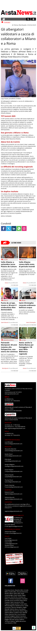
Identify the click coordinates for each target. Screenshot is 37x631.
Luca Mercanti (14, 283)
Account (7, 536)
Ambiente (23, 259)
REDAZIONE (8, 423)
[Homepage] (3, 19)
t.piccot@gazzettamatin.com (13, 482)
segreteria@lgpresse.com (15, 526)
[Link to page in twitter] (8, 228)
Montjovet (5, 368)
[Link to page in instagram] (24, 228)
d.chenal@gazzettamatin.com (13, 456)
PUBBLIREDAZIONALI (8, 340)
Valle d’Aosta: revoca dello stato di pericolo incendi (27, 264)
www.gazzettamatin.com (12, 394)
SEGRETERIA (8, 490)
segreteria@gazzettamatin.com (16, 428)
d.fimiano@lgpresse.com (12, 547)
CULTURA (5, 259)
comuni (23, 300)
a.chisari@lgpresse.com (15, 533)
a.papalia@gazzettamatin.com (13, 476)
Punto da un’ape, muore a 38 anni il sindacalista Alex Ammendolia (9, 306)
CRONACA (5, 300)
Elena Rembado (20, 25)
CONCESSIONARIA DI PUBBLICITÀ (14, 515)
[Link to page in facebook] (3, 228)
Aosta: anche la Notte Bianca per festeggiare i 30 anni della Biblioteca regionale (26, 348)
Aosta (6, 283)
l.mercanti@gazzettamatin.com (13, 444)
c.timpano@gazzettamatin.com (13, 471)
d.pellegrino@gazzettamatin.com (14, 466)
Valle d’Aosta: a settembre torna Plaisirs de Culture (9, 264)
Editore (7, 397)
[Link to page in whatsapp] (19, 228)
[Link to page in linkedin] (13, 228)
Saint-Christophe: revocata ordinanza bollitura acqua (27, 305)
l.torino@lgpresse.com (11, 540)
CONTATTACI (8, 502)
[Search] (28, 19)
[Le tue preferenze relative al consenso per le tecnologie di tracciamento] (33, 627)
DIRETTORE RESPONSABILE (12, 440)
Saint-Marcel (4, 322)
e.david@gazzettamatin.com (13, 461)
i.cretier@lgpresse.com (11, 543)
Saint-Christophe (31, 322)
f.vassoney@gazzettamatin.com (14, 487)
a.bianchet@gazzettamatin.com (14, 450)
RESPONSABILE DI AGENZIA (12, 529)
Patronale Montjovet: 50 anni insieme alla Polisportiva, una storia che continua (9, 347)
